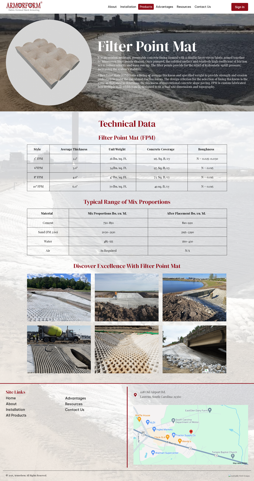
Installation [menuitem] (15, 409)
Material (47, 213)
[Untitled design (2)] (127, 349)
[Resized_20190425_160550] (127, 297)
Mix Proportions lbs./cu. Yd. (107, 213)
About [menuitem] (11, 404)
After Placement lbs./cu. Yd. (186, 213)
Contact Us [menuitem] (74, 409)
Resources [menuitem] (74, 404)
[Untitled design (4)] (194, 349)
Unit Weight (117, 149)
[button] (239, 7)
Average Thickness (74, 149)
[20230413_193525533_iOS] (59, 297)
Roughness (206, 149)
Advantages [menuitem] (75, 398)
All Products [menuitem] (16, 415)
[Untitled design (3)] (59, 349)
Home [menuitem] (11, 398)
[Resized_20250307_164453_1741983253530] (194, 297)
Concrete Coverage (160, 149)
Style (37, 149)
